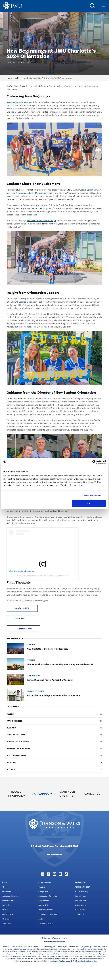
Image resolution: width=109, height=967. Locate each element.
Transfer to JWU (23, 628)
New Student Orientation (18, 102)
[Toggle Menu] (103, 6)
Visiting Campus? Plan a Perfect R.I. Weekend (50, 679)
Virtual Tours (80, 905)
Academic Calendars (10, 896)
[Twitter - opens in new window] (48, 874)
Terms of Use (80, 896)
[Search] (92, 6)
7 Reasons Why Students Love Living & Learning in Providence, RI (60, 664)
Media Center (80, 882)
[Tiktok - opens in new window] (66, 874)
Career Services (44, 882)
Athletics (6, 919)
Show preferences (92, 495)
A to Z (4, 882)
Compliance (43, 891)
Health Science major (22, 301)
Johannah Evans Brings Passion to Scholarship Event (53, 695)
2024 (17, 78)
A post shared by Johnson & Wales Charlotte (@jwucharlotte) (42, 575)
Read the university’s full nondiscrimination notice (77, 961)
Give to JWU (43, 905)
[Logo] (12, 6)
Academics (6, 891)
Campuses (6, 923)
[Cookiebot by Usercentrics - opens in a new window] (94, 462)
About (4, 887)
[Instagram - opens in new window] (54, 874)
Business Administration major (41, 220)
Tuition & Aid (80, 900)
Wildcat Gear (80, 910)
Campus (44, 793)
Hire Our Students (45, 910)
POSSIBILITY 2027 (82, 887)
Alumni (5, 910)
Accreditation (7, 900)
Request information (17, 793)
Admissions (7, 905)
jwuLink (41, 919)
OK (89, 503)
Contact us (92, 793)
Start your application (67, 793)
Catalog (41, 887)
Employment (43, 900)
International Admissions (48, 914)
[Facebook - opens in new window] (42, 874)
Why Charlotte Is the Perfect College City (47, 648)
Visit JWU (20, 618)
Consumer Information (47, 896)
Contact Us (79, 914)
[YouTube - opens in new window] (60, 874)
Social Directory (81, 891)
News (9, 78)
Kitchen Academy (45, 923)
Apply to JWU (22, 608)
